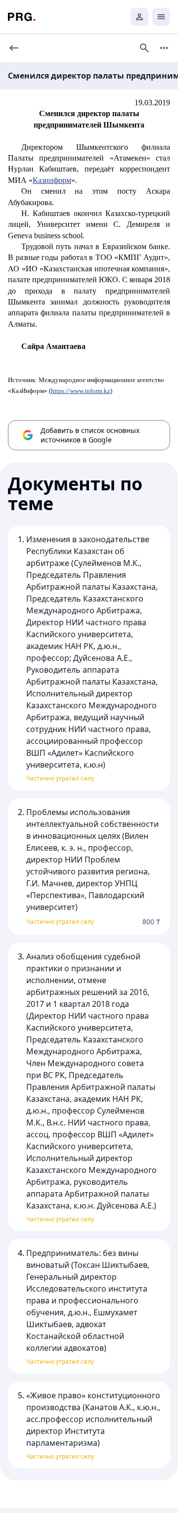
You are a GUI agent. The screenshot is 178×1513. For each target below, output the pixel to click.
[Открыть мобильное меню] (161, 17)
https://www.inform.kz (80, 390)
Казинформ (52, 180)
